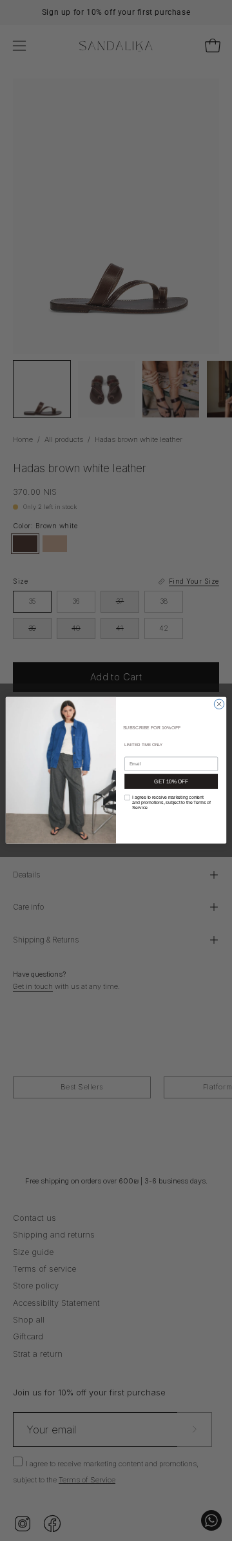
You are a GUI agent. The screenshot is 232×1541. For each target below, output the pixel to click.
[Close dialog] (219, 704)
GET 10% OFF (171, 782)
